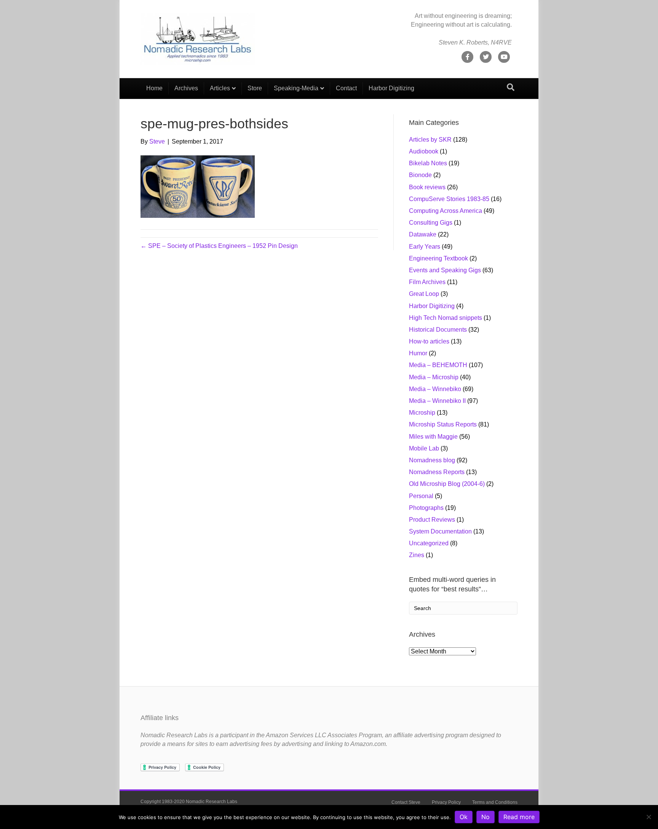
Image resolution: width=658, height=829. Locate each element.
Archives (186, 88)
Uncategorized (429, 543)
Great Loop (424, 294)
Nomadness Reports (437, 472)
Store (255, 88)
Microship (422, 412)
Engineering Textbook (438, 258)
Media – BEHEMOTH (438, 365)
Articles (220, 88)
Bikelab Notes (428, 163)
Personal (421, 496)
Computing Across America (445, 211)
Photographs (426, 508)
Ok (464, 817)
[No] (648, 817)
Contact (346, 88)
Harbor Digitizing (391, 88)
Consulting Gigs (430, 222)
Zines (416, 555)
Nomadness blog (432, 460)
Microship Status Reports (443, 424)
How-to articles (429, 341)
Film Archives (427, 282)
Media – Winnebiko (435, 389)
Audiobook (423, 151)
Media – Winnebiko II (437, 401)
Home (154, 88)
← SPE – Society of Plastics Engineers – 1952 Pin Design (219, 246)
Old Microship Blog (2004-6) (447, 484)
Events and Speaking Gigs (445, 270)
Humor (418, 353)
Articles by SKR (430, 139)
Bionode (420, 175)
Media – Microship (433, 377)
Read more (519, 817)
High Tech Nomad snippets (445, 318)
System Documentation (440, 531)
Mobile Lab (424, 448)
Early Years (424, 246)
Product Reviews (432, 519)
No (485, 817)
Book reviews (427, 187)
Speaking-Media (296, 88)
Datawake (422, 234)
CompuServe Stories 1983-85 (449, 199)
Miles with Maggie (433, 436)
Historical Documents (438, 329)
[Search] (510, 87)
